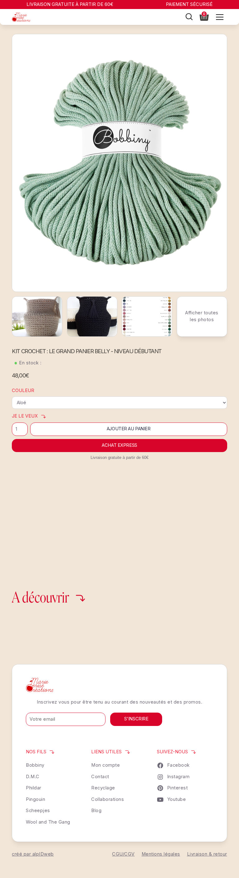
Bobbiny (35, 765)
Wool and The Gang (48, 822)
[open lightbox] (119, 163)
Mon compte (105, 765)
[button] (204, 16)
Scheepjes (38, 810)
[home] (21, 17)
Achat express (119, 445)
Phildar (33, 788)
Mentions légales (161, 854)
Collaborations (107, 799)
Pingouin (35, 799)
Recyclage (103, 788)
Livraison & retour (207, 854)
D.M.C (33, 776)
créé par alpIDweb (33, 854)
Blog (96, 810)
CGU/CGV (123, 854)
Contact (100, 776)
